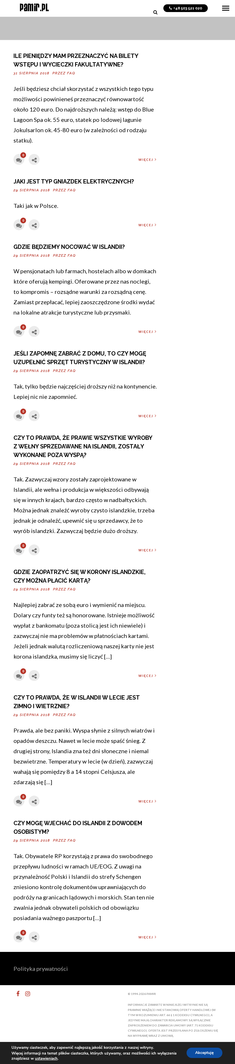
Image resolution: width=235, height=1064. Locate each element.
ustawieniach (46, 1058)
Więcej (145, 159)
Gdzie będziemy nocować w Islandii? (69, 246)
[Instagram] (25, 993)
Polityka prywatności (40, 968)
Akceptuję (204, 1053)
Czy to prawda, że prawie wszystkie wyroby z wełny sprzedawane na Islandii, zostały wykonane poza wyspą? (82, 446)
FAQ (71, 73)
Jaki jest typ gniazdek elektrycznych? (73, 181)
